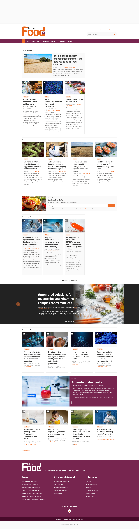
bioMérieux (51, 369)
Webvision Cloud (74, 524)
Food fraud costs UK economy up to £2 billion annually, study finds (105, 165)
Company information (92, 484)
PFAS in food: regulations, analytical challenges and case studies (57, 433)
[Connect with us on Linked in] (69, 511)
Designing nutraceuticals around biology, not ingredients (53, 103)
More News (25, 191)
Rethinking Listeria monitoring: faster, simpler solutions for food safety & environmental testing (106, 356)
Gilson (59, 307)
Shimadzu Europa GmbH (52, 250)
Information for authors (61, 490)
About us (89, 481)
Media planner (58, 484)
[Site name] (33, 35)
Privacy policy (90, 493)
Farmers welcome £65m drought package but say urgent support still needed (80, 166)
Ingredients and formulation (30, 484)
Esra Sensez (58, 109)
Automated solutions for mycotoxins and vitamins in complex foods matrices (41, 298)
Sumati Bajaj (37, 109)
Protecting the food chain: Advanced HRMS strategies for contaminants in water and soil (81, 434)
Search (114, 33)
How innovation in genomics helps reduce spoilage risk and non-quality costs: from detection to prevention (57, 357)
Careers (88, 487)
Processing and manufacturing (31, 487)
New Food (37, 171)
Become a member (105, 30)
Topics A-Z (59, 519)
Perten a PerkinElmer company (106, 439)
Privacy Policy (98, 208)
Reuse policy (58, 493)
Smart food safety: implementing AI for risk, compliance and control (80, 355)
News (26, 159)
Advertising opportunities (61, 481)
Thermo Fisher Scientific (72, 253)
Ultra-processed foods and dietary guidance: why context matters (30, 103)
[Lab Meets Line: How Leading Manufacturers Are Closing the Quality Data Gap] (66, 321)
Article (46, 96)
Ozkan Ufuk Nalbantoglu (53, 110)
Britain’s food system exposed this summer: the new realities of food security (67, 60)
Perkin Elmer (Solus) (102, 366)
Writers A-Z (67, 519)
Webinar (27, 349)
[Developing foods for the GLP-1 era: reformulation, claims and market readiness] (73, 321)
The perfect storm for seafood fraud (74, 100)
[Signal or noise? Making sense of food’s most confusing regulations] (68, 321)
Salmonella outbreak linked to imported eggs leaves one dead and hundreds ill (32, 165)
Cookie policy (90, 496)
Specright (28, 366)
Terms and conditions (92, 490)
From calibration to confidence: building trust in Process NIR (105, 431)
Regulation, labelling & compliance (32, 493)
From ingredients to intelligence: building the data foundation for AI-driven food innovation (32, 356)
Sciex (75, 444)
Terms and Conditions (85, 208)
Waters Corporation (31, 444)
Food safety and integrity (29, 481)
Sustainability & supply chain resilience (33, 499)
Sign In (115, 30)
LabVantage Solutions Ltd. (32, 248)
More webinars (26, 450)
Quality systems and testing (30, 490)
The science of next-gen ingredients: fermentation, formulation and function (32, 434)
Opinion (26, 96)
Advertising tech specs (61, 487)
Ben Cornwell (62, 171)
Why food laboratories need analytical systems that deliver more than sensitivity (52, 242)
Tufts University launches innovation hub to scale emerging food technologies (57, 165)
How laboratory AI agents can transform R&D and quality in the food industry (31, 241)
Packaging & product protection (31, 496)
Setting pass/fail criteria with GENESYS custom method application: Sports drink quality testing (74, 243)
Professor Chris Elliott (69, 67)
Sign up (111, 206)
